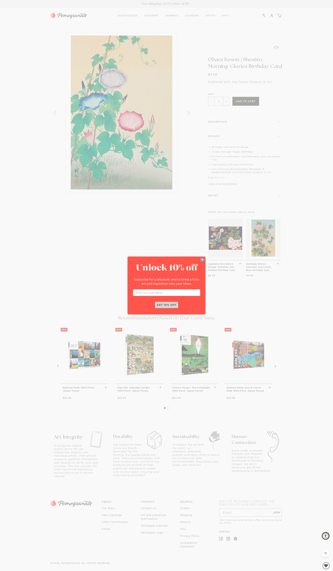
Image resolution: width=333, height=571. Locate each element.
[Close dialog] (202, 259)
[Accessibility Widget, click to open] (326, 536)
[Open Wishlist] (326, 565)
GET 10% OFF (166, 304)
